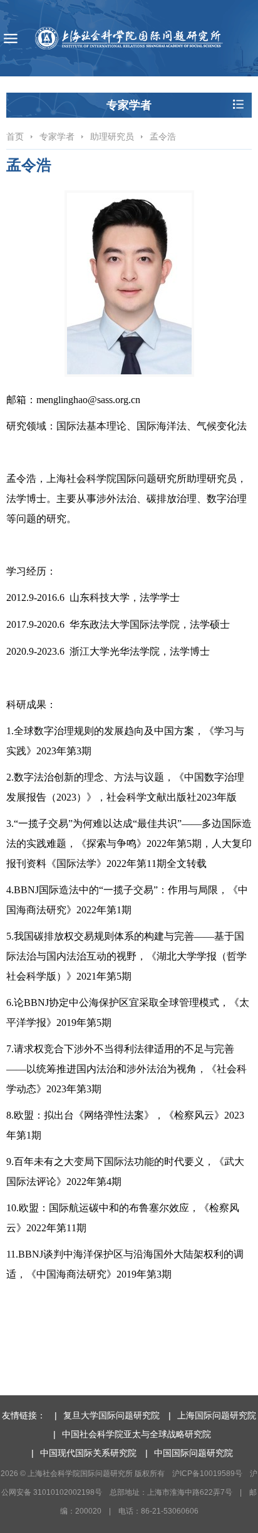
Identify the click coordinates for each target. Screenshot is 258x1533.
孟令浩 (163, 136)
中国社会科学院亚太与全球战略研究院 (136, 1434)
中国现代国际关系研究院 (88, 1453)
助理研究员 (112, 136)
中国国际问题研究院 (193, 1453)
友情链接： (24, 1415)
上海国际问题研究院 (216, 1415)
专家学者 (57, 136)
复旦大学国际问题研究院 (111, 1415)
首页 (15, 136)
